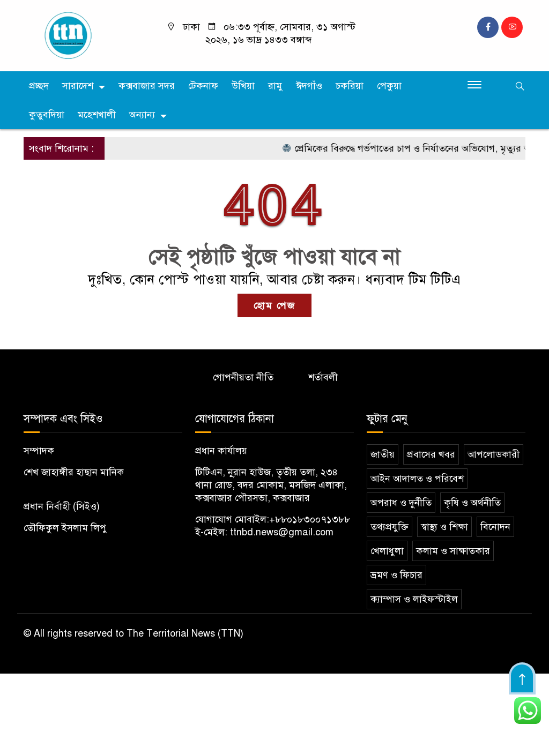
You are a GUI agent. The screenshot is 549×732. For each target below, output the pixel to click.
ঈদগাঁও (309, 86)
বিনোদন (495, 527)
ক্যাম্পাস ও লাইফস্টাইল (414, 599)
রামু (275, 86)
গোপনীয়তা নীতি (243, 377)
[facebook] (488, 27)
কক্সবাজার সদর (146, 86)
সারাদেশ (77, 86)
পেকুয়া (389, 86)
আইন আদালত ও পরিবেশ (417, 478)
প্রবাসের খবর (431, 454)
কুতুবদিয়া (46, 115)
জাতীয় (382, 454)
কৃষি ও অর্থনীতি (472, 503)
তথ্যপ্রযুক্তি (389, 527)
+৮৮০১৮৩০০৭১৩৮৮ (309, 519)
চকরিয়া (349, 86)
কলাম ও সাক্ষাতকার (453, 551)
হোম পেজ (274, 305)
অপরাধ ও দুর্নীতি (401, 503)
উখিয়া (243, 86)
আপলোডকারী (494, 454)
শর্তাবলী (323, 377)
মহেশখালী (97, 115)
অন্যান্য (142, 115)
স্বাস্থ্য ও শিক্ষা (444, 527)
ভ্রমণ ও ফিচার (396, 575)
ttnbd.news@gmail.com (281, 532)
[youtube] (512, 27)
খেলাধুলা (387, 551)
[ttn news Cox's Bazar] (81, 35)
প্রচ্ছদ (39, 86)
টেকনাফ (203, 86)
